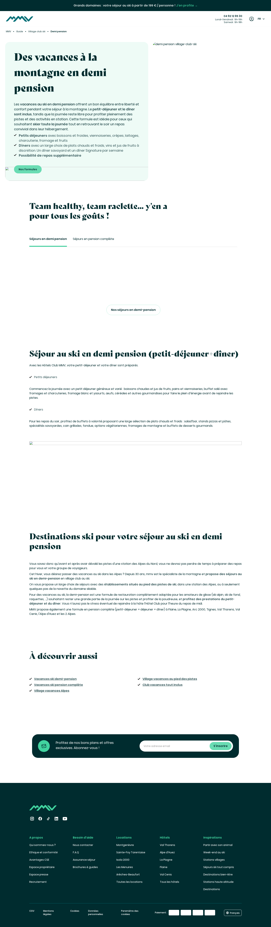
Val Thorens (167, 845)
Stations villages (214, 860)
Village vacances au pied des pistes (170, 679)
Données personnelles (95, 912)
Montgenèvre (125, 845)
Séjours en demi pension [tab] (48, 239)
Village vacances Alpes (51, 691)
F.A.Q (76, 852)
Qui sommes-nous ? (42, 845)
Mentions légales (48, 912)
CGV (31, 910)
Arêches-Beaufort (128, 874)
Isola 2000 (122, 860)
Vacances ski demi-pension (55, 679)
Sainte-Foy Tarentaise (130, 852)
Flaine (163, 867)
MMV (8, 31)
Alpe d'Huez (167, 852)
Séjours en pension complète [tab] (93, 239)
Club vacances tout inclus (163, 685)
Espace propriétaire (42, 867)
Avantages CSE (39, 860)
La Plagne (166, 860)
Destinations (211, 889)
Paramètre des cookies (129, 912)
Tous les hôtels (169, 882)
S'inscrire (220, 746)
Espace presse (38, 874)
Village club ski (36, 31)
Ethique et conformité (43, 852)
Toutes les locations (129, 882)
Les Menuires (124, 867)
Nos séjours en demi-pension (133, 310)
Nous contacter (83, 845)
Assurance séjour (84, 860)
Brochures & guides (85, 867)
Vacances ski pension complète (58, 685)
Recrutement (38, 882)
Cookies (74, 910)
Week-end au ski (214, 852)
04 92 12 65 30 (233, 16)
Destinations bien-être (218, 874)
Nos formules (28, 169)
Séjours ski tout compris (218, 867)
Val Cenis (166, 874)
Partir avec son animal (217, 845)
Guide (19, 31)
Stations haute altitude (218, 882)
